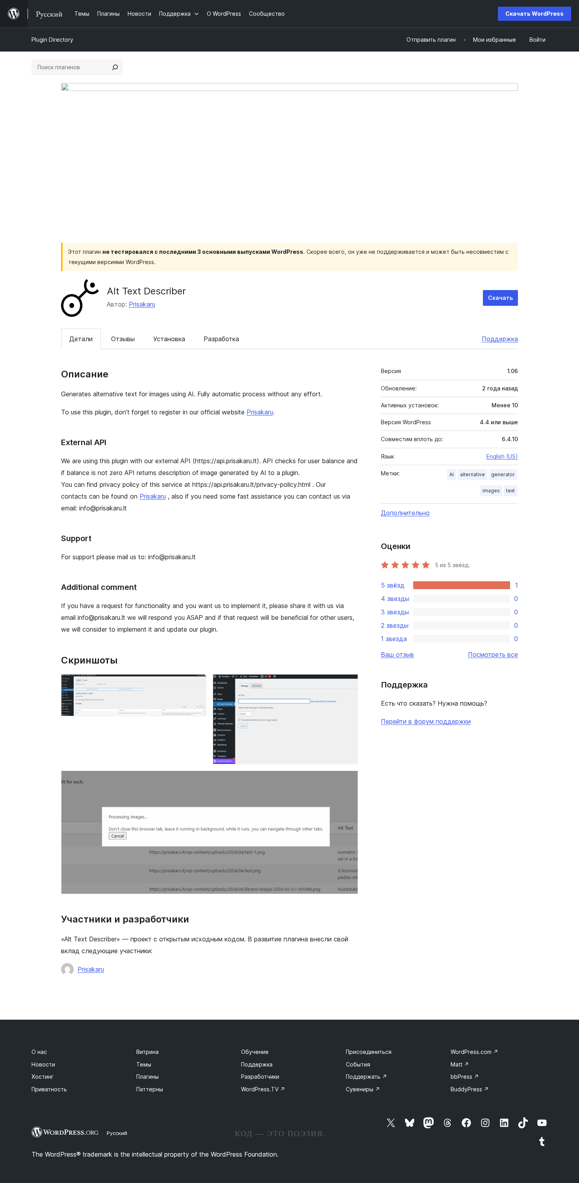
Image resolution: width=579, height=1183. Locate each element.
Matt (460, 1064)
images (491, 491)
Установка (169, 339)
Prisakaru (142, 304)
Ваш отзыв (397, 654)
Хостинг (43, 1076)
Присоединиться (369, 1051)
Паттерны (149, 1089)
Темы (143, 1064)
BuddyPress (470, 1089)
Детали (81, 339)
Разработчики (260, 1076)
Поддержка (500, 339)
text (510, 491)
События (358, 1064)
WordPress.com (474, 1051)
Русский (117, 1133)
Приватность (49, 1089)
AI (451, 474)
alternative (472, 474)
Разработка (221, 339)
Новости (43, 1064)
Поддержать (366, 1076)
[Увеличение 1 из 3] (196, 685)
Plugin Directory (52, 39)
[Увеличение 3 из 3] (347, 781)
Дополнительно (405, 513)
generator (503, 474)
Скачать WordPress (534, 13)
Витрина (147, 1051)
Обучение (255, 1051)
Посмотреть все (493, 654)
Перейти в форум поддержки (426, 721)
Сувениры (363, 1089)
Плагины (147, 1076)
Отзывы (123, 339)
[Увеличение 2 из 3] (347, 685)
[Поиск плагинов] (115, 67)
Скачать (500, 297)
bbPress (465, 1076)
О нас (39, 1051)
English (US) (502, 456)
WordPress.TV (263, 1089)
